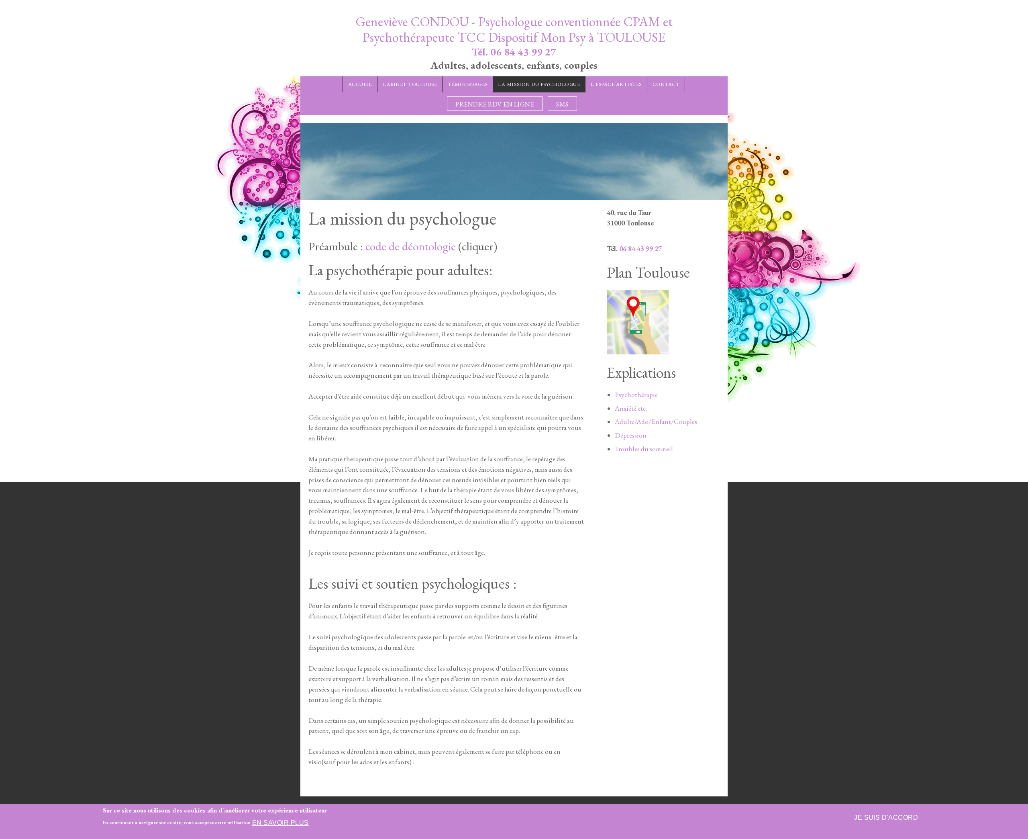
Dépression (631, 435)
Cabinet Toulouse (410, 84)
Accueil (360, 84)
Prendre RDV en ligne (494, 104)
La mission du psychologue (539, 84)
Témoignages (467, 84)
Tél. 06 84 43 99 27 (514, 52)
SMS (562, 104)
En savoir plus (280, 822)
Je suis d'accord (886, 817)
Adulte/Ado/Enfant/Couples (656, 421)
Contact (666, 84)
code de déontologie (410, 246)
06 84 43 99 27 (640, 248)
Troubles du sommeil (644, 448)
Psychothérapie (636, 394)
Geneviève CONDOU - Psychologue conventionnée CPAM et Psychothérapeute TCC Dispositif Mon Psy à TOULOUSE (514, 29)
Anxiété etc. (631, 408)
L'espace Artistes (616, 84)
